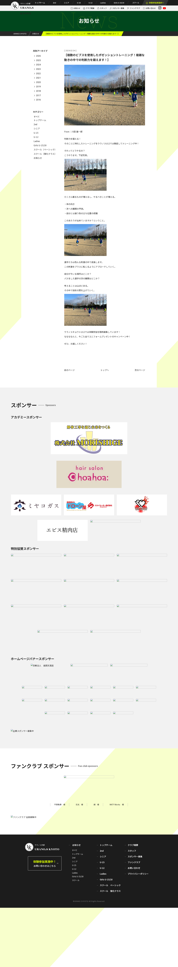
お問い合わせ (151, 8)
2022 (38, 73)
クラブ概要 (90, 8)
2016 (38, 100)
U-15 (79, 2)
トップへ (104, 370)
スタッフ (103, 8)
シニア (66, 2)
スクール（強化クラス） (45, 153)
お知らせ (76, 8)
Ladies (103, 2)
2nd (54, 2)
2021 (38, 78)
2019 (38, 86)
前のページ (69, 370)
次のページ (140, 370)
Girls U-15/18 (119, 2)
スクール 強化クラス (110, 890)
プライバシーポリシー (138, 873)
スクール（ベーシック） (45, 149)
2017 (38, 95)
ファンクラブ (135, 8)
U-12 (90, 2)
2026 (38, 56)
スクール (135, 2)
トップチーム (40, 2)
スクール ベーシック (110, 885)
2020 (38, 82)
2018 (38, 91)
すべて (37, 116)
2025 (38, 60)
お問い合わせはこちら (44, 863)
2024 (38, 65)
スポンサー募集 (118, 8)
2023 (38, 69)
